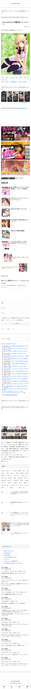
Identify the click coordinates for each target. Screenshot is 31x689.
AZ (8, 17)
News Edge (7, 555)
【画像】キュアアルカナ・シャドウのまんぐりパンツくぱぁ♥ (15, 388)
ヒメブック (7, 559)
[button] (28, 339)
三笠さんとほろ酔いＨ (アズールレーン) (11, 391)
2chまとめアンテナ (9, 550)
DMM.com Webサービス (22, 17)
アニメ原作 (12, 178)
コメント (4, 287)
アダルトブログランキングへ (8, 343)
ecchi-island (7, 553)
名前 (2, 302)
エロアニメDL (22, 81)
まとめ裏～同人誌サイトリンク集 (12, 563)
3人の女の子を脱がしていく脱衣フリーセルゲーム (13, 351)
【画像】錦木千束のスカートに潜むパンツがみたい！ (13, 383)
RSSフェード (4, 461)
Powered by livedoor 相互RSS (9, 394)
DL (3, 77)
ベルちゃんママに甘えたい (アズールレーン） (12, 392)
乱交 (18, 178)
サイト (3, 313)
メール (3, 308)
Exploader (13, 81)
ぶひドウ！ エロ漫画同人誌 (11, 561)
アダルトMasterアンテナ (10, 557)
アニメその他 (5, 178)
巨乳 (22, 178)
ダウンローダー (14, 77)
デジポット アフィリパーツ (25, 102)
